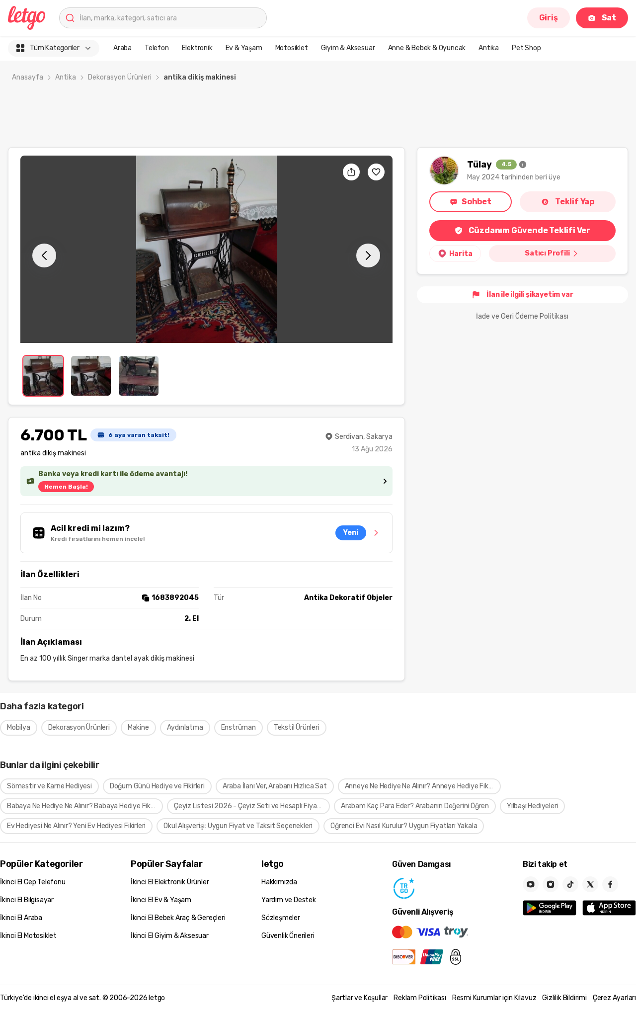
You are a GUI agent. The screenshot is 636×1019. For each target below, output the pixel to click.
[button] (206, 249)
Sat (609, 17)
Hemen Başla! (66, 486)
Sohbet (476, 201)
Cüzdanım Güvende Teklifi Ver (529, 230)
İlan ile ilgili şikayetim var (529, 294)
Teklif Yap (574, 201)
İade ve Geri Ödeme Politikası (522, 316)
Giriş (548, 17)
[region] (206, 249)
